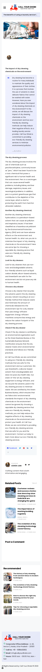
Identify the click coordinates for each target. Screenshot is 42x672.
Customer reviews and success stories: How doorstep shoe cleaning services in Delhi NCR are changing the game (27, 494)
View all (34, 483)
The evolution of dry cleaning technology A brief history (27, 526)
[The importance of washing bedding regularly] (10, 513)
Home (9, 25)
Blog (16, 25)
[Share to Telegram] (31, 448)
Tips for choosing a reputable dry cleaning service (25, 608)
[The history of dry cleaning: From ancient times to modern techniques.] (8, 577)
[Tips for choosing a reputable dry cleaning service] (8, 610)
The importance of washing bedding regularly (26, 511)
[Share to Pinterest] (24, 448)
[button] (8, 452)
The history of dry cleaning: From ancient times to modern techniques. (25, 576)
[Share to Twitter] (20, 448)
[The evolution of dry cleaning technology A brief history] (10, 528)
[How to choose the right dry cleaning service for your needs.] (8, 599)
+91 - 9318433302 (20, 650)
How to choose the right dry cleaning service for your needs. (24, 598)
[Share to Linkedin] (27, 448)
